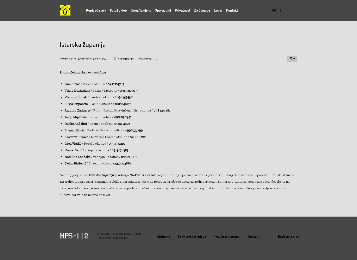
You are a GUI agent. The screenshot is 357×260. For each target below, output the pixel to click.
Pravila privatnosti (226, 236)
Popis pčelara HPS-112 (93, 59)
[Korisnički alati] (292, 59)
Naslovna (163, 236)
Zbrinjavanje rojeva (191, 236)
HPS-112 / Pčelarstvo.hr (113, 233)
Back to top (286, 236)
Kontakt (254, 236)
